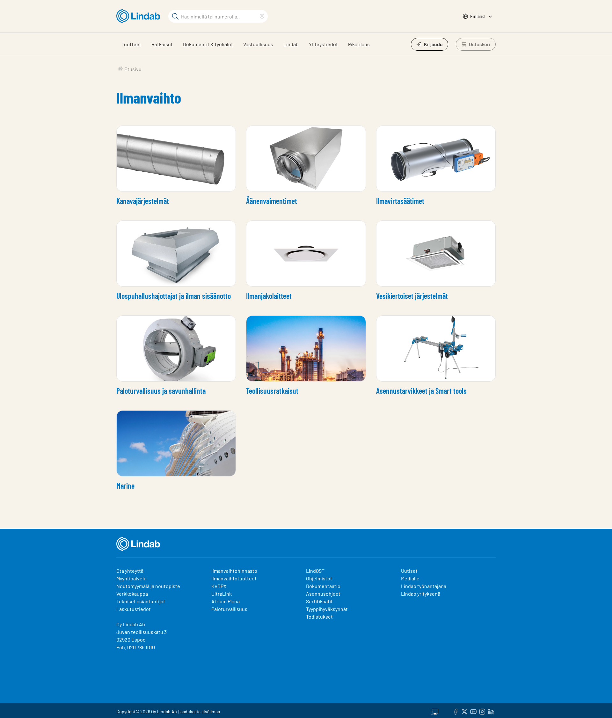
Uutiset (409, 571)
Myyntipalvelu (131, 578)
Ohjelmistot (319, 578)
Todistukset (319, 617)
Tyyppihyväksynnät (327, 609)
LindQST (315, 571)
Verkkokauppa (132, 594)
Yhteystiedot (323, 44)
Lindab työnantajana (423, 586)
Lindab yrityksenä (420, 594)
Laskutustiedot (133, 609)
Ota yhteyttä (129, 571)
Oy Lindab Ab (130, 624)
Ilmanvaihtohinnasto (234, 571)
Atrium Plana (225, 601)
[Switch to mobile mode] (434, 710)
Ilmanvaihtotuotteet (234, 578)
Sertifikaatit (319, 601)
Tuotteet (131, 44)
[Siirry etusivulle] (139, 16)
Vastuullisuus (258, 44)
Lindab (291, 44)
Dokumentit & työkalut (208, 44)
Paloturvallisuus (229, 609)
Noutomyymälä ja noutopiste (148, 586)
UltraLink (221, 594)
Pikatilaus (359, 44)
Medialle (410, 578)
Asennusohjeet (323, 594)
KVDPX (218, 586)
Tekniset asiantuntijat (140, 601)
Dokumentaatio (323, 586)
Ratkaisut (162, 44)
